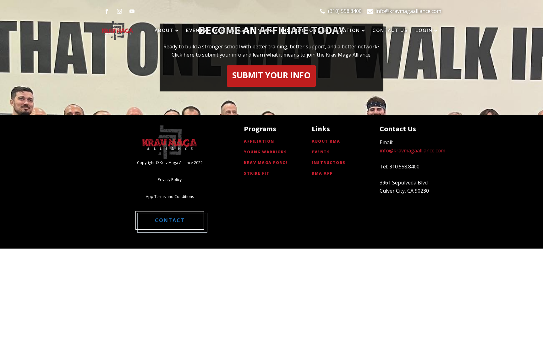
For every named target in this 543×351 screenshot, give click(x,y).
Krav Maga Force (266, 162)
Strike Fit (257, 173)
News (265, 30)
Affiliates (230, 30)
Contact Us (390, 30)
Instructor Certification (320, 30)
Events (196, 30)
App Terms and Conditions (170, 196)
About (164, 30)
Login (424, 30)
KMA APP (322, 173)
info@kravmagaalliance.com (408, 11)
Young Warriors (265, 152)
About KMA (326, 141)
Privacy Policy (170, 179)
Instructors (329, 162)
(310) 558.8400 (345, 11)
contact (170, 220)
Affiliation (259, 141)
